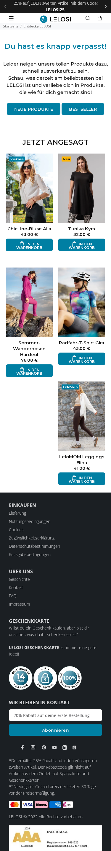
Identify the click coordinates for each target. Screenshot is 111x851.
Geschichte (19, 579)
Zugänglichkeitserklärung (31, 538)
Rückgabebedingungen (30, 554)
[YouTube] (54, 747)
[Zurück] (5, 6)
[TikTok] (74, 747)
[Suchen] (89, 18)
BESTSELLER (83, 109)
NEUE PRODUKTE (33, 109)
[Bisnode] (55, 837)
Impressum (19, 604)
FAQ (13, 596)
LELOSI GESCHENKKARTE (34, 647)
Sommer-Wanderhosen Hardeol (29, 348)
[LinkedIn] (64, 747)
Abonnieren (55, 730)
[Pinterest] (44, 747)
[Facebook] (22, 747)
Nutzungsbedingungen (29, 521)
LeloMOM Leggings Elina (81, 459)
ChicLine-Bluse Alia (29, 229)
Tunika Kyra (81, 229)
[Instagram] (33, 747)
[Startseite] (55, 19)
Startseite (11, 26)
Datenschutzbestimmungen (34, 546)
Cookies (16, 529)
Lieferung (17, 513)
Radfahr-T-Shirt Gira (81, 342)
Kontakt (16, 587)
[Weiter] (105, 6)
